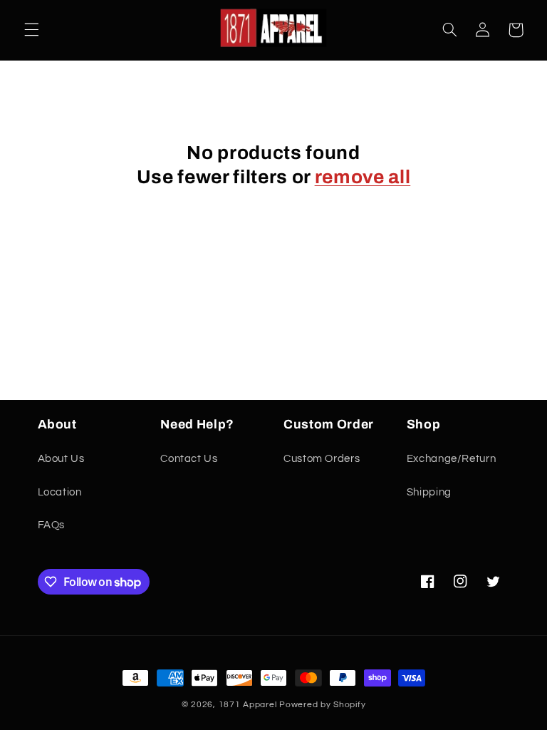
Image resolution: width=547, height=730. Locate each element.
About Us (61, 458)
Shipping (429, 492)
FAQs (52, 525)
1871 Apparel (248, 705)
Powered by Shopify (322, 705)
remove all (363, 177)
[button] (31, 30)
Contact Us (188, 458)
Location (60, 492)
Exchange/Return (451, 458)
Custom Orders (321, 458)
